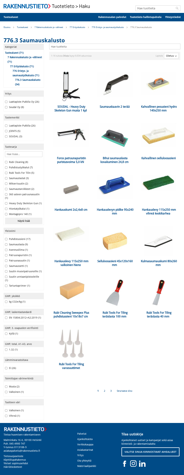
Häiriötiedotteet (13, 466)
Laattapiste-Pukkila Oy (23, 101)
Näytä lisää (24, 220)
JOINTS (14, 131)
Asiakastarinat (85, 449)
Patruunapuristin (19, 255)
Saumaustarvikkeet (20, 189)
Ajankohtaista (85, 439)
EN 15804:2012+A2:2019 (24, 317)
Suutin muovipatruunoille (24, 271)
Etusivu (7, 27)
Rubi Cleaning (17, 162)
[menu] (92, 17)
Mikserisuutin (17, 183)
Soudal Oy (15, 107)
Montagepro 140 (19, 214)
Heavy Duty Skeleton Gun (24, 203)
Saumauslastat (18, 178)
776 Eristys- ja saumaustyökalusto (108, 27)
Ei (11, 368)
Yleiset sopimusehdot (16, 463)
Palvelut (81, 433)
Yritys (80, 455)
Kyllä (12, 333)
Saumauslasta (17, 244)
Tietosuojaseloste (13, 456)
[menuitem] (13, 17)
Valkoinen (15, 391)
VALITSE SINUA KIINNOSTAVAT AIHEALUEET (150, 451)
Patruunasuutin (18, 260)
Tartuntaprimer (18, 285)
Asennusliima (17, 249)
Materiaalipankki (86, 466)
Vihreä (13, 415)
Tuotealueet (23, 27)
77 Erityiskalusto (78, 27)
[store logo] (48, 6)
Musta (13, 386)
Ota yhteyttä (84, 460)
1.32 (12, 349)
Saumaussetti (17, 266)
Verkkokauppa (85, 444)
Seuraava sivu (124, 390)
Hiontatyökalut (18, 208)
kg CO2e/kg (16, 301)
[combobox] (157, 8)
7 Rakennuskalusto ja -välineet (49, 27)
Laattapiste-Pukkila (21, 125)
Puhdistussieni (19, 239)
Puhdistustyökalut (20, 167)
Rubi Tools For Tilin (20, 172)
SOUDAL (14, 136)
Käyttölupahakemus (15, 459)
